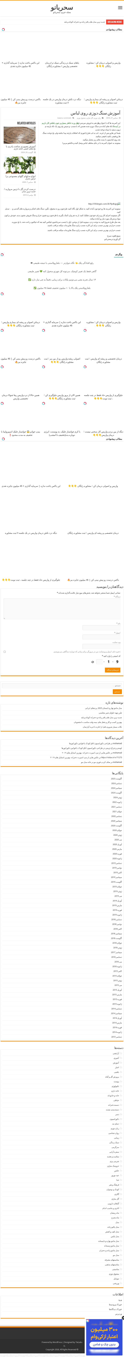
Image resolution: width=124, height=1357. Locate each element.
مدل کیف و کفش (112, 1232)
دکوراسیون (114, 1119)
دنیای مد (115, 1124)
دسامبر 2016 (116, 957)
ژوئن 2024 (117, 797)
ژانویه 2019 (117, 915)
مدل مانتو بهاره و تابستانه (108, 1241)
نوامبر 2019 (117, 868)
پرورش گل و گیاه (112, 1077)
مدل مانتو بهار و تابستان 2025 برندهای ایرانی (103, 708)
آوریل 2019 (117, 901)
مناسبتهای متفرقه (112, 1260)
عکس (116, 1171)
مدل (117, 1222)
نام (118, 623)
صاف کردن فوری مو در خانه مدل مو (95, 762)
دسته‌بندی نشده (112, 1110)
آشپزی (116, 1058)
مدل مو (116, 1255)
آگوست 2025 (116, 779)
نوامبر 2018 (117, 924)
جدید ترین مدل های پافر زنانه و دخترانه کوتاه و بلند (101, 717)
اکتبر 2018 (117, 929)
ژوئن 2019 (117, 891)
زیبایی (116, 1138)
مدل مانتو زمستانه (111, 1246)
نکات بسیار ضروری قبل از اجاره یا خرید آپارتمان (102, 727)
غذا (117, 1180)
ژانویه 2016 (117, 966)
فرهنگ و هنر (114, 1185)
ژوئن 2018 (117, 948)
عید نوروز (115, 1175)
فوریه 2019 (117, 910)
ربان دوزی (97, 118)
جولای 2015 (117, 976)
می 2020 (118, 840)
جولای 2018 (117, 943)
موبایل (116, 1279)
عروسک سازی (113, 1166)
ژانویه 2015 (117, 1004)
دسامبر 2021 (116, 807)
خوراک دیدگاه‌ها (115, 1309)
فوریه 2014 (117, 1027)
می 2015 (118, 985)
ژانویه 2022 (117, 802)
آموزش (116, 1063)
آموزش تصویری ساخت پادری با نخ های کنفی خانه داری (21, 147)
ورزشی (116, 1283)
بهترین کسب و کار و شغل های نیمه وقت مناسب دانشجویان (81, 22)
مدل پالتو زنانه (113, 1227)
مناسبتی (115, 1269)
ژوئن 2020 (117, 835)
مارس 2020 (117, 849)
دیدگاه (117, 597)
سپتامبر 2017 (116, 952)
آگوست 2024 (116, 793)
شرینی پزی (114, 1161)
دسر (117, 1114)
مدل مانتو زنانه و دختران (109, 1250)
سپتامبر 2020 (116, 821)
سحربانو (62, 7)
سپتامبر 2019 (116, 877)
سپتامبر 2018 (116, 933)
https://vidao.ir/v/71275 (111, 757)
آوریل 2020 (117, 844)
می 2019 (118, 896)
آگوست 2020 (116, 825)
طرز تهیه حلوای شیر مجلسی (110, 713)
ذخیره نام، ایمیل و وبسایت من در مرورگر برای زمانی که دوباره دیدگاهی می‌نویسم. (86, 651)
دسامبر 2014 (116, 1009)
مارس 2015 (117, 994)
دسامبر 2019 (116, 863)
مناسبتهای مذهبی (112, 1264)
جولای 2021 (117, 811)
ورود (120, 1300)
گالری (116, 1194)
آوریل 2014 (117, 1018)
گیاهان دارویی (113, 1203)
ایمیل (117, 633)
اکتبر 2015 (117, 971)
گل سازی (89, 118)
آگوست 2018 (116, 938)
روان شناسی (113, 1133)
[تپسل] (84, 293)
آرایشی (116, 1053)
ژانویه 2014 (117, 1032)
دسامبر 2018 (116, 919)
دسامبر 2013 (116, 1037)
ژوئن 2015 (117, 980)
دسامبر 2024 (116, 783)
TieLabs (78, 1342)
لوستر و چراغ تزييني (113, 748)
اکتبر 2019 (117, 872)
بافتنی (116, 1072)
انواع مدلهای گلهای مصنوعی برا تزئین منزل (21, 177)
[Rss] (64, 1346)
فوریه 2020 (117, 854)
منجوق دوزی (81, 118)
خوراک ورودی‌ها (115, 1304)
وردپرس (118, 1314)
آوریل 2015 (117, 990)
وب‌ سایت (116, 642)
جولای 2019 (117, 886)
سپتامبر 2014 (116, 1013)
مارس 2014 (117, 1023)
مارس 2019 (117, 905)
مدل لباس (115, 1236)
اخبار (117, 1067)
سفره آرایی (114, 1152)
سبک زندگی (114, 1142)
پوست (116, 1081)
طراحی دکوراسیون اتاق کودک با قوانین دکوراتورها (89, 743)
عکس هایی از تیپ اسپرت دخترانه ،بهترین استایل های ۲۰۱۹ (86, 753)
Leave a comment (64, 118)
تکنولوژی (115, 1086)
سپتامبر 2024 (116, 788)
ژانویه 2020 (117, 858)
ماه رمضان (114, 1213)
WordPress (57, 1342)
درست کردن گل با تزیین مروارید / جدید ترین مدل (20, 190)
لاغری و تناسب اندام (111, 1208)
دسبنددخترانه (113, 1105)
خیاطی (116, 1100)
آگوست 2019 (116, 882)
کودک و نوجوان (112, 1189)
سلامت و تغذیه (113, 1156)
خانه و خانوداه (113, 1095)
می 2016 (118, 962)
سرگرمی (115, 1147)
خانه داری (115, 1091)
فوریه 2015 (117, 999)
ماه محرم (115, 1217)
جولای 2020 (117, 830)
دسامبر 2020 (116, 816)
